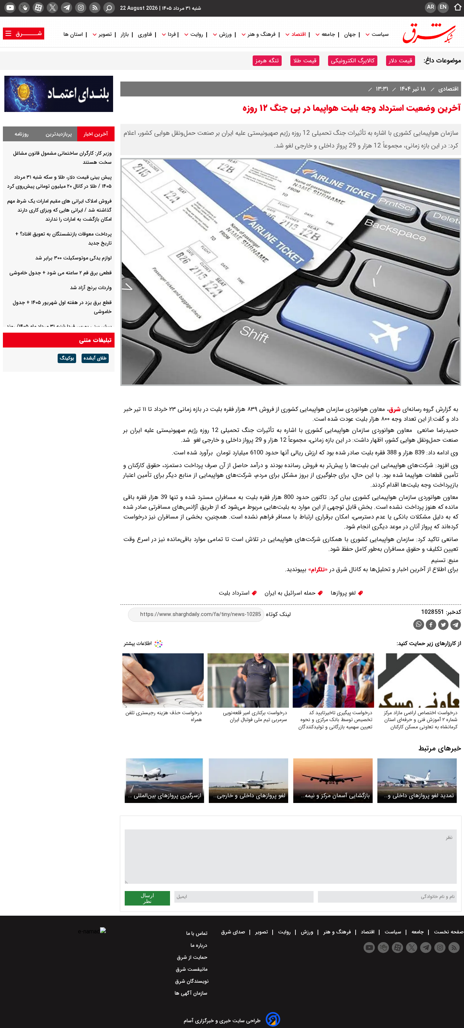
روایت (196, 34)
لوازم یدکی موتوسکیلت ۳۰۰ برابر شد (73, 258)
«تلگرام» (317, 569)
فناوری (144, 34)
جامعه (328, 34)
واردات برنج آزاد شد (91, 288)
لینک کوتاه (277, 614)
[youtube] (10, 7)
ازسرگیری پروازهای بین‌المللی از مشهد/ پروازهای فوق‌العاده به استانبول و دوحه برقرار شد (165, 795)
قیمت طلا (304, 60)
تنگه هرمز (267, 60)
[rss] (94, 7)
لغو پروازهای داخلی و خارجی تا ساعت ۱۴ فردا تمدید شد (251, 795)
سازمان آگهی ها (192, 993)
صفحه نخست (448, 932)
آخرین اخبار (96, 134)
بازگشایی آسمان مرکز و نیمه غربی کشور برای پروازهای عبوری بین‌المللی (337, 795)
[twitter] (52, 7)
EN (443, 7)
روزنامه (21, 134)
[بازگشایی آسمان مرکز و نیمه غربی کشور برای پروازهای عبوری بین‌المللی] (333, 780)
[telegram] (66, 7)
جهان (350, 34)
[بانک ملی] (58, 110)
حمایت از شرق (193, 957)
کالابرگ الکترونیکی (352, 60)
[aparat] (38, 7)
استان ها (73, 34)
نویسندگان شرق (192, 981)
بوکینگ (67, 358)
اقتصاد (298, 34)
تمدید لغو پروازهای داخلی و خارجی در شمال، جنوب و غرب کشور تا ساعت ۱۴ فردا (418, 795)
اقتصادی (447, 88)
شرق (395, 409)
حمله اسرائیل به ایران (291, 593)
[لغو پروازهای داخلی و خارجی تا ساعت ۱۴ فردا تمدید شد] (248, 780)
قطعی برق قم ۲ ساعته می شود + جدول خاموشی (60, 273)
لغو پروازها (344, 593)
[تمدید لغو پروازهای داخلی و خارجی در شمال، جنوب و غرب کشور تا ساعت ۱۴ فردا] (417, 780)
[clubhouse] (24, 7)
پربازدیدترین (59, 134)
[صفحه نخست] (455, 7)
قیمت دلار (400, 60)
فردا (171, 34)
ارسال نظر (147, 898)
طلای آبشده (95, 358)
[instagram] (80, 7)
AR (430, 7)
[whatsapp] (418, 624)
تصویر (105, 34)
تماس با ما (197, 933)
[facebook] (431, 625)
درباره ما (200, 945)
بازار (124, 34)
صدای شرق (233, 932)
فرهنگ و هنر (261, 34)
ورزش (225, 34)
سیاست (380, 34)
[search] (109, 7)
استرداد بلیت (235, 593)
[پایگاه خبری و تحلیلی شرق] (428, 42)
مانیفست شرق (192, 969)
